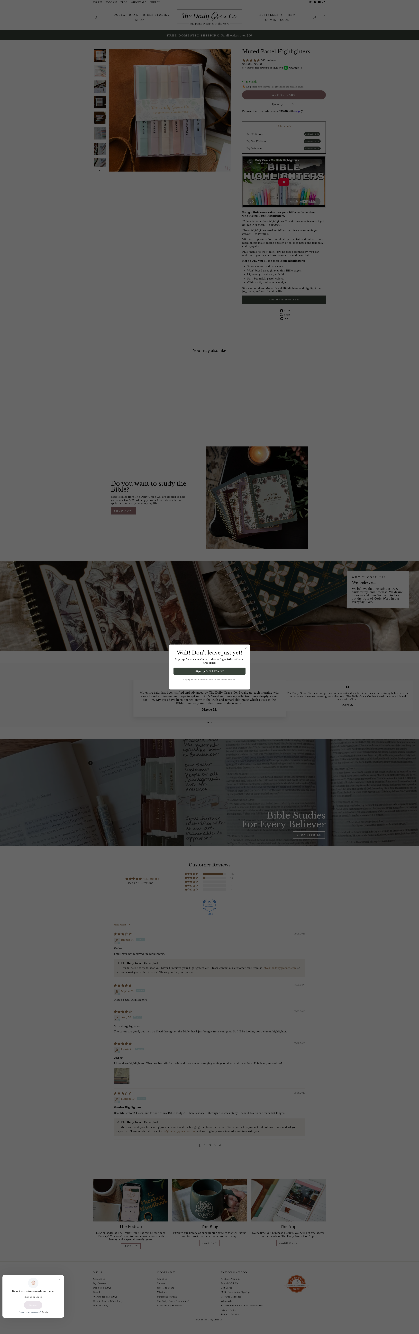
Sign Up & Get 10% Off (209, 671)
